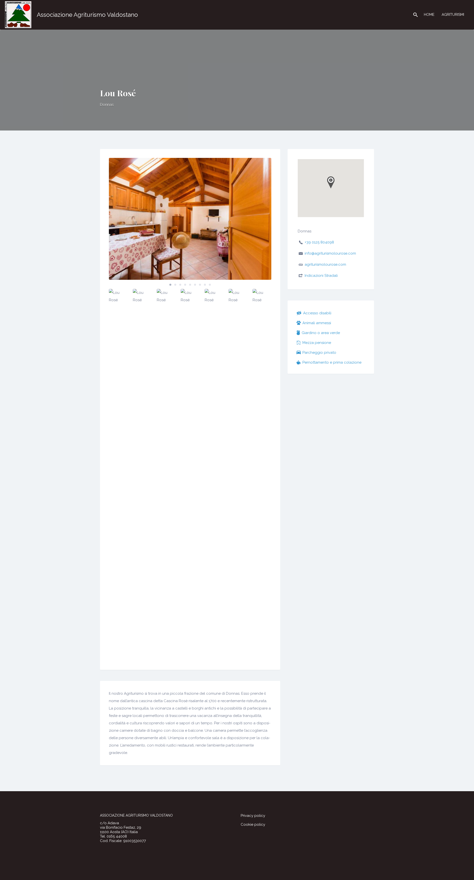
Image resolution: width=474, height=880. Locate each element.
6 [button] (195, 284)
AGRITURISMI (453, 14)
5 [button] (190, 284)
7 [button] (200, 284)
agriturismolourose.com (325, 264)
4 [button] (185, 284)
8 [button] (204, 284)
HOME (429, 14)
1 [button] (170, 284)
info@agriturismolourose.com (330, 253)
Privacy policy (253, 815)
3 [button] (180, 284)
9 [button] (209, 284)
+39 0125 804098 (319, 242)
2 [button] (175, 284)
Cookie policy (253, 824)
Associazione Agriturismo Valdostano (87, 14)
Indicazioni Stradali (321, 275)
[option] (190, 219)
